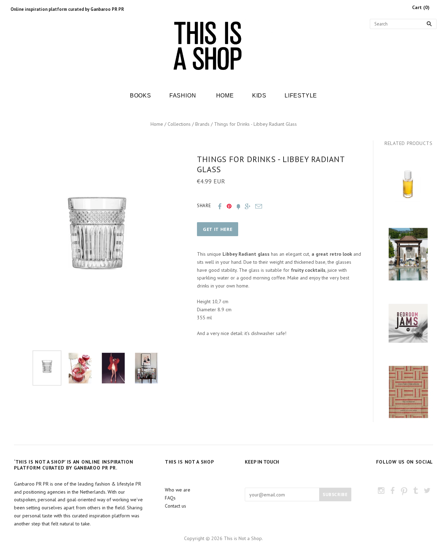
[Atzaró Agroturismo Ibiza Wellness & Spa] (408, 254)
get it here (217, 229)
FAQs (170, 498)
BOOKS (140, 96)
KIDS (259, 96)
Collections (179, 124)
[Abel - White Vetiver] (408, 185)
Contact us (175, 506)
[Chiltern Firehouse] (408, 392)
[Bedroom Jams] (408, 323)
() (421, 7)
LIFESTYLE (301, 96)
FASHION (182, 96)
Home (157, 124)
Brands (202, 124)
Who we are (177, 490)
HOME (225, 96)
